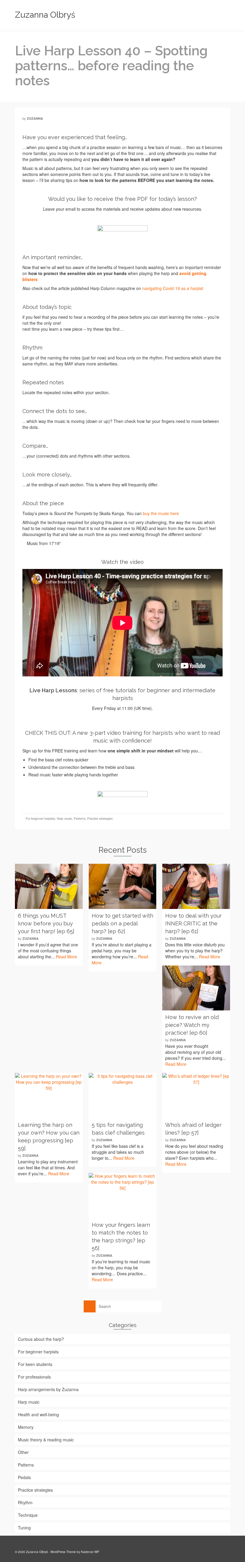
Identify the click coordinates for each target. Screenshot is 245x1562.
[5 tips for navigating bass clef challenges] (123, 1095)
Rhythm (25, 1502)
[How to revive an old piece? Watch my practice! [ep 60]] (196, 988)
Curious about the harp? (41, 1339)
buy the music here (161, 513)
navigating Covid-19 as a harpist (172, 288)
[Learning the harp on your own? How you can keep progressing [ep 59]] (49, 1095)
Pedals (24, 1477)
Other (23, 1452)
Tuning (24, 1528)
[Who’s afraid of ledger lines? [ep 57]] (196, 1095)
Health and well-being (38, 1414)
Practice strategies (100, 818)
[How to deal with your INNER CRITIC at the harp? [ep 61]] (196, 886)
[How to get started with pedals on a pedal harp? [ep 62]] (123, 886)
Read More (66, 957)
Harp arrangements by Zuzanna (48, 1389)
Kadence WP (90, 1552)
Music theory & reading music (46, 1440)
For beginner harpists (40, 818)
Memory (25, 1427)
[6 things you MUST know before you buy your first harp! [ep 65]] (49, 886)
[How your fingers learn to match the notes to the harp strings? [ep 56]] (123, 1195)
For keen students (35, 1364)
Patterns (79, 818)
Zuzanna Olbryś (45, 15)
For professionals (34, 1377)
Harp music (64, 818)
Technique (28, 1515)
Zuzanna (35, 118)
